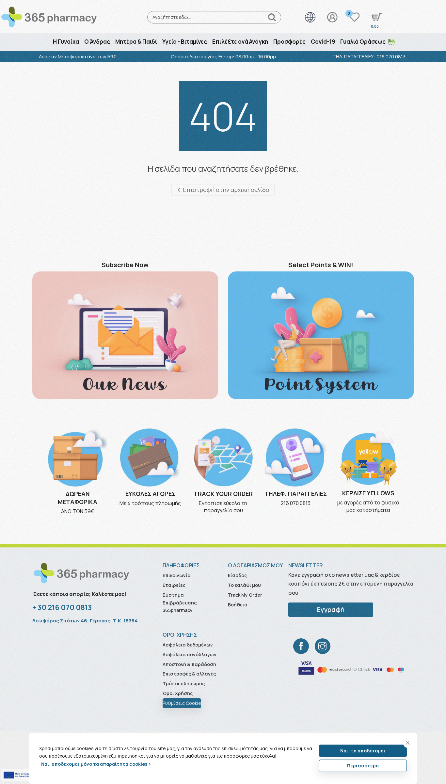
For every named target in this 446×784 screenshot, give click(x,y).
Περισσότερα (363, 765)
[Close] (407, 743)
